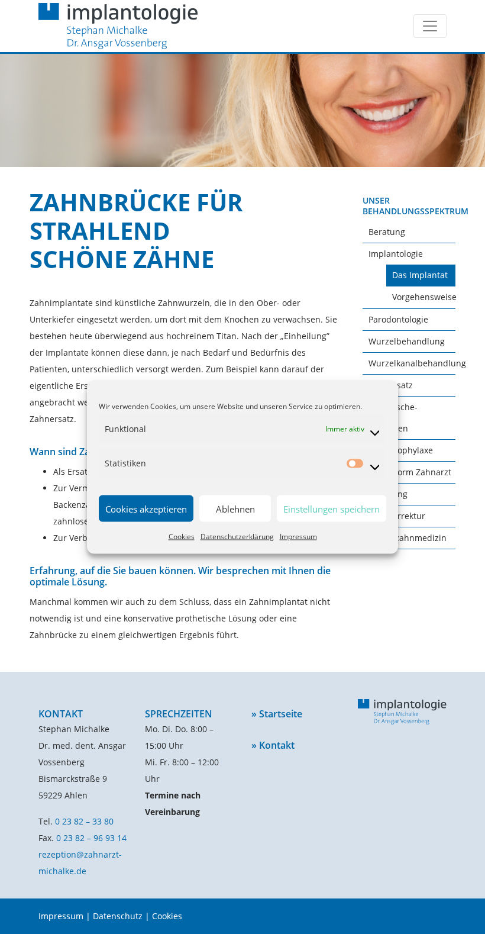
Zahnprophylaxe (400, 450)
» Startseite (276, 713)
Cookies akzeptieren (146, 508)
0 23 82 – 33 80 (84, 821)
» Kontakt (273, 745)
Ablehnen (235, 508)
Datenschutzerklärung (237, 537)
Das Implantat (420, 275)
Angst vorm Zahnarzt (409, 472)
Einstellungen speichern (331, 508)
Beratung (386, 231)
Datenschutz (118, 916)
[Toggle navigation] (430, 26)
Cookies (182, 537)
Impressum (298, 537)
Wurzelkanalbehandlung (417, 363)
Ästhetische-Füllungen (393, 417)
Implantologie (395, 253)
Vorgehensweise (424, 296)
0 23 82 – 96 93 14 (91, 837)
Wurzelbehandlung (406, 341)
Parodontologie (398, 319)
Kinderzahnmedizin (407, 537)
